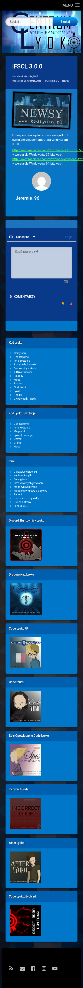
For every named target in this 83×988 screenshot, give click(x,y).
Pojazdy (18, 375)
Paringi (18, 494)
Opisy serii (20, 353)
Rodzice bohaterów (25, 364)
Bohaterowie (21, 356)
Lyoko (17, 391)
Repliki (18, 394)
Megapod (19, 431)
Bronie (17, 383)
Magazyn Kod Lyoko (25, 486)
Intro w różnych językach (28, 483)
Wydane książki (23, 475)
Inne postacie (22, 360)
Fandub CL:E (21, 505)
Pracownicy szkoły (25, 368)
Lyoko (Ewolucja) (23, 435)
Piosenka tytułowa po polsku (30, 490)
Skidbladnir (20, 387)
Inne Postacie (22, 427)
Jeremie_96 (53, 81)
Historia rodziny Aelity (27, 498)
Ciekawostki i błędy (25, 398)
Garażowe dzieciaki (25, 471)
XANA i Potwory (23, 372)
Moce (17, 379)
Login (69, 237)
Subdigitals (20, 479)
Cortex (17, 439)
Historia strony (22, 502)
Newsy (65, 81)
